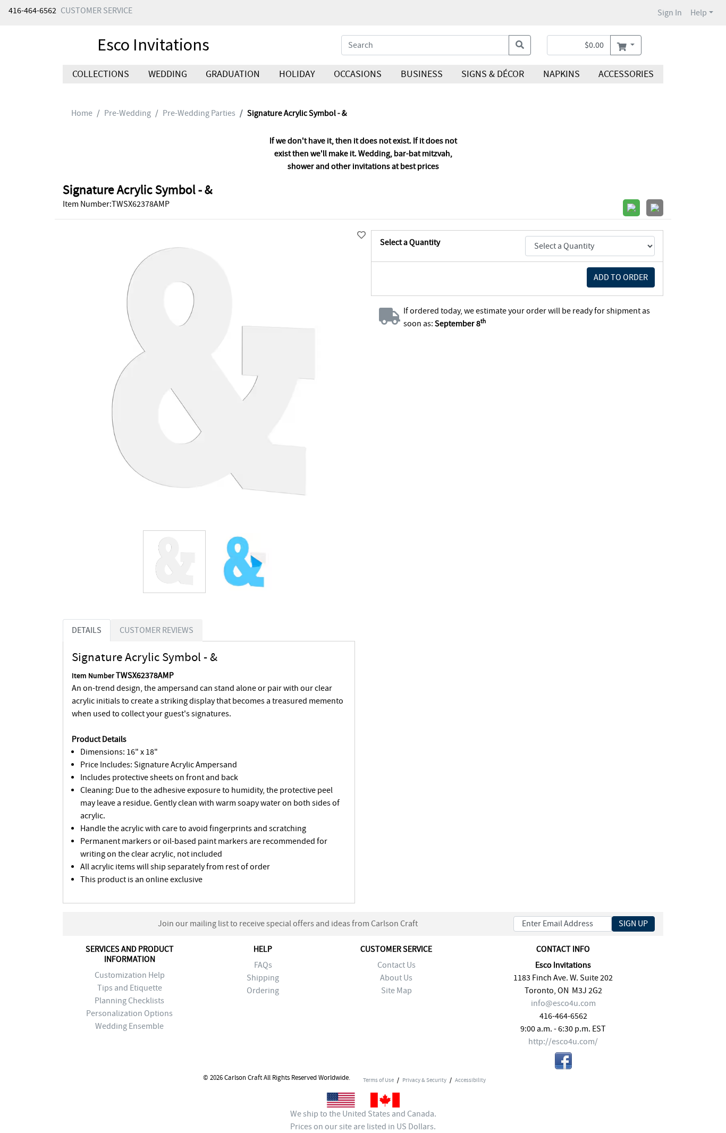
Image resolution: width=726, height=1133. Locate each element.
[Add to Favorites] (361, 235)
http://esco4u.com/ (563, 1041)
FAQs (263, 965)
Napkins (561, 74)
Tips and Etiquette (129, 988)
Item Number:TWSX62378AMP (116, 204)
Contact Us (396, 965)
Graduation (233, 74)
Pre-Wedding (127, 113)
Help (698, 12)
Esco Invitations (153, 44)
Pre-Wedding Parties (199, 113)
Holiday (296, 74)
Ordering (263, 990)
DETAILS (87, 630)
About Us (396, 978)
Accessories (626, 74)
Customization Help (130, 975)
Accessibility (470, 1080)
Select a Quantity (410, 242)
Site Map (396, 990)
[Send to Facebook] (563, 1062)
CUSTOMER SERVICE (96, 10)
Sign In (669, 12)
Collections (100, 74)
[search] (520, 45)
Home (81, 113)
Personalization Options (129, 1013)
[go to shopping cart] (625, 45)
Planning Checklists (129, 1000)
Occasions (358, 74)
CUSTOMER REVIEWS (156, 630)
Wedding (167, 74)
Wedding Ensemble (129, 1026)
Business (422, 74)
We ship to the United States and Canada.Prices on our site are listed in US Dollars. (363, 1120)
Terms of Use (378, 1080)
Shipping (263, 978)
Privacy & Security (424, 1080)
